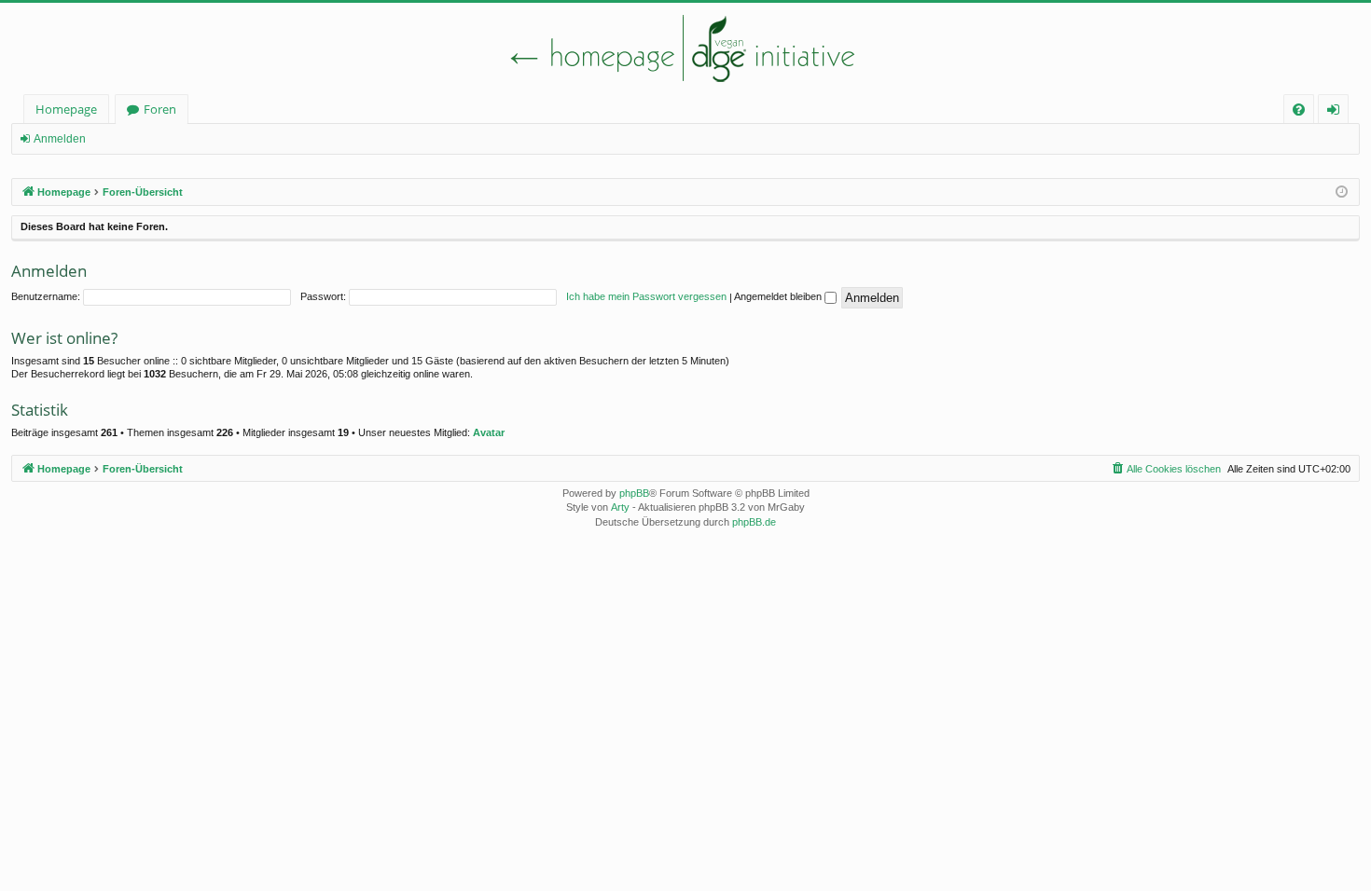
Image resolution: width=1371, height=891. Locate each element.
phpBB (634, 493)
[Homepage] (685, 48)
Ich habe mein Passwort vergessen (646, 296)
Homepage (66, 109)
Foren (160, 109)
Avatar (489, 432)
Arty (620, 507)
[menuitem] (1298, 109)
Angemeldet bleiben (779, 296)
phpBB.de (754, 522)
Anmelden (60, 138)
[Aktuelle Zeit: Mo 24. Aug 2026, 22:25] (1342, 192)
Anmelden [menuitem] (1337, 112)
